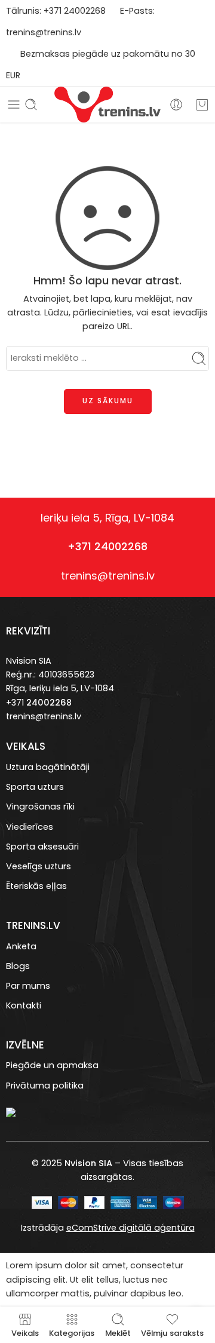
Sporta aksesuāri (42, 847)
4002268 (87, 11)
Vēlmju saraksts (172, 1332)
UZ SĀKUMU (107, 400)
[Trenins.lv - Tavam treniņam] (107, 104)
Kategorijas (71, 1332)
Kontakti (23, 1005)
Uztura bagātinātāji (48, 767)
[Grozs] (202, 104)
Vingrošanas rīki (40, 806)
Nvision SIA (28, 661)
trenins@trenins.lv (43, 32)
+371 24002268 (107, 546)
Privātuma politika (45, 1085)
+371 (54, 11)
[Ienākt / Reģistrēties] (176, 104)
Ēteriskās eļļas (36, 886)
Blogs (18, 966)
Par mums (28, 986)
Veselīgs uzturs (38, 866)
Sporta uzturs (35, 787)
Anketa (21, 946)
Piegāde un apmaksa (52, 1065)
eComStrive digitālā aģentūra (130, 1228)
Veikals (25, 1332)
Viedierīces (29, 827)
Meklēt (118, 1332)
